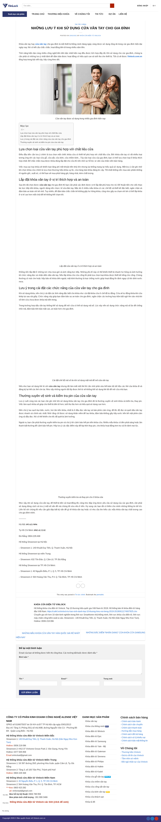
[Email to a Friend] (83, 586)
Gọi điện (5, 795)
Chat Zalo (5, 803)
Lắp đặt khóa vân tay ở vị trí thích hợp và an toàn (39, 136)
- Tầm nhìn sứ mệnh (129, 758)
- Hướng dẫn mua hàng (131, 731)
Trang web (108, 679)
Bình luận (23, 657)
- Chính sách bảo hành (130, 721)
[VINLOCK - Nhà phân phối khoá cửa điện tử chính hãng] (10, 6)
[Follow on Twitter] (152, 819)
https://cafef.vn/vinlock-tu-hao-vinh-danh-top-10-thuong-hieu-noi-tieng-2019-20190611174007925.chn (92, 611)
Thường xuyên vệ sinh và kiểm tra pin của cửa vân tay (42, 142)
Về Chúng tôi (82, 14)
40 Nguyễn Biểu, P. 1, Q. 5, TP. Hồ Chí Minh (38, 781)
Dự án (112, 14)
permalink (100, 595)
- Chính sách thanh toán (131, 728)
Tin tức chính (80, 24)
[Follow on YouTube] (156, 819)
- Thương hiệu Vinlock (130, 752)
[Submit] (112, 6)
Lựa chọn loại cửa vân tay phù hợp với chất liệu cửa (41, 133)
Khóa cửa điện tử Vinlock (90, 35)
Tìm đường (5, 811)
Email (64, 679)
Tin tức (99, 14)
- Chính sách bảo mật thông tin (134, 741)
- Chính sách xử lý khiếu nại (132, 737)
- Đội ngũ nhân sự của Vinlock (134, 762)
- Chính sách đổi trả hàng (131, 734)
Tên (21, 679)
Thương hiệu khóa (58, 14)
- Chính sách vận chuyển (131, 724)
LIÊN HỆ (123, 14)
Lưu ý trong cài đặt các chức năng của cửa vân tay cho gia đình (45, 139)
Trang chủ (38, 14)
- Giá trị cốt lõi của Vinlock (132, 755)
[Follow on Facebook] (148, 819)
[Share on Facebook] (78, 586)
